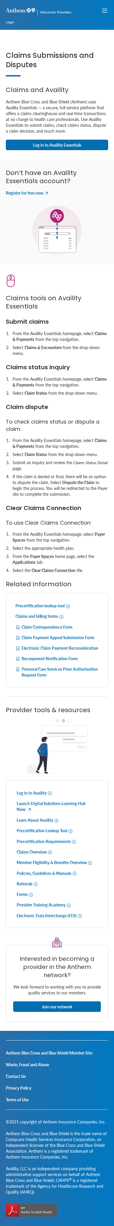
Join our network (57, 1007)
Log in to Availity (32, 793)
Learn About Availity (35, 820)
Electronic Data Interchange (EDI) (47, 915)
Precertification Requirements (44, 841)
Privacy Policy (18, 1088)
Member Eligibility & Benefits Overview (52, 862)
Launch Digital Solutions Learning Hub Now (51, 806)
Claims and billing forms (37, 616)
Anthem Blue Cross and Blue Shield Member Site (49, 1053)
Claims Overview (32, 852)
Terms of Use (17, 1099)
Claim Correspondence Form (47, 627)
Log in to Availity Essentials (57, 145)
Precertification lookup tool (40, 605)
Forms (23, 894)
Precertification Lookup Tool (42, 830)
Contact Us (16, 1076)
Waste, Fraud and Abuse (27, 1064)
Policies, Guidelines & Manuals (44, 873)
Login (10, 22)
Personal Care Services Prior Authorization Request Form (60, 672)
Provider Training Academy (41, 905)
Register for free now (24, 193)
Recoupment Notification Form (50, 658)
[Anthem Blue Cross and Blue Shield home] (20, 11)
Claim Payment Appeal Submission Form (58, 637)
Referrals (25, 884)
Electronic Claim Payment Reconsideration (60, 648)
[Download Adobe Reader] (31, 1210)
